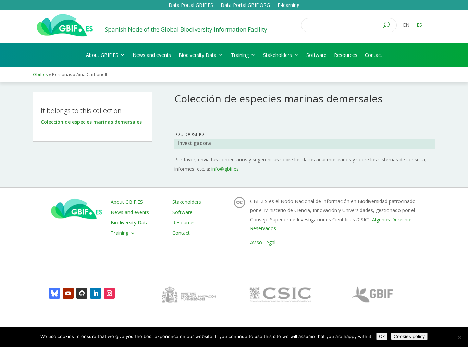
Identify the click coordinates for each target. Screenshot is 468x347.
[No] (459, 337)
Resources (345, 55)
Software (316, 55)
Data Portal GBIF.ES (191, 5)
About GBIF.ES (102, 55)
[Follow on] (54, 293)
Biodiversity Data (197, 55)
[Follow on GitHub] (81, 293)
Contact (373, 55)
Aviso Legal (262, 242)
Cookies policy (409, 336)
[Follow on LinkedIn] (95, 293)
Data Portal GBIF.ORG (245, 5)
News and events (152, 55)
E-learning (288, 5)
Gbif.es (40, 74)
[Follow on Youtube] (68, 293)
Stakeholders (277, 55)
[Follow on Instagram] (109, 293)
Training (240, 55)
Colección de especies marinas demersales (91, 122)
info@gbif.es (225, 168)
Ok (382, 336)
